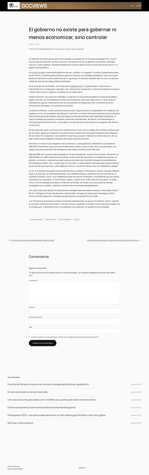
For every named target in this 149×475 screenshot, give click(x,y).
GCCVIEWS (34, 5)
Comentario (33, 280)
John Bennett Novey (45, 49)
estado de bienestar (36, 219)
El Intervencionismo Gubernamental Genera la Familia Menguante (42, 407)
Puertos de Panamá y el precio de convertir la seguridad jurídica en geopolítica (48, 384)
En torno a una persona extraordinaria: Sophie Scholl (32, 240)
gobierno (77, 219)
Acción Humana (60, 49)
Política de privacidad (15, 469)
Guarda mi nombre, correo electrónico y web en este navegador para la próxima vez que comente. (65, 337)
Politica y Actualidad (77, 49)
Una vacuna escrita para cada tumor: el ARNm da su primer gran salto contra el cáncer (52, 399)
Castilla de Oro (76, 86)
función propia (38, 72)
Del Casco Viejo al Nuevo (20, 422)
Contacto (82, 468)
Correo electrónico (36, 317)
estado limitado (51, 219)
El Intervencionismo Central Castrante (28, 392)
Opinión (68, 49)
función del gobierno (64, 219)
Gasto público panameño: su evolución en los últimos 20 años (112, 240)
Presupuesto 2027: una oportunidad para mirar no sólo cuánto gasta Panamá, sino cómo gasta (57, 415)
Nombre (32, 307)
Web (30, 327)
